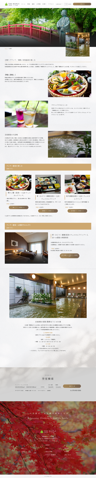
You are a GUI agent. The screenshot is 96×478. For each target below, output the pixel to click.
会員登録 (48, 390)
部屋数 (56, 384)
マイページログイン (41, 390)
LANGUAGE (58, 4)
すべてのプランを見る (19, 390)
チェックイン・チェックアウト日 (21, 384)
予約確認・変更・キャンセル (30, 390)
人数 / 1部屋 (50, 384)
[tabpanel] (26, 248)
